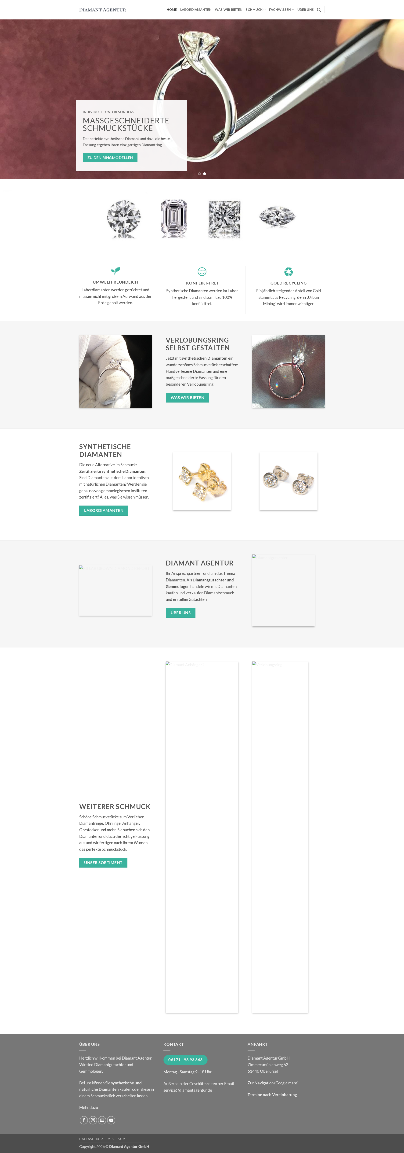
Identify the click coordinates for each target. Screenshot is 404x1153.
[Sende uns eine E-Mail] (102, 1120)
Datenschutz (91, 1139)
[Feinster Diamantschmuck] (102, 10)
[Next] (390, 99)
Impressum (116, 1139)
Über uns (305, 9)
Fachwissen (280, 9)
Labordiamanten (196, 9)
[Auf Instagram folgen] (93, 1120)
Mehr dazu (88, 1107)
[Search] (319, 10)
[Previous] (14, 99)
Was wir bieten (228, 9)
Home (172, 9)
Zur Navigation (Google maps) (273, 1082)
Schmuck (254, 9)
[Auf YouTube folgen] (111, 1120)
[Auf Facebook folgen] (84, 1120)
